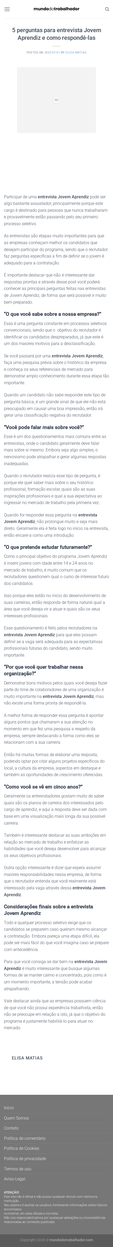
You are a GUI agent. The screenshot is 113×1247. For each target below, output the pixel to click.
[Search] (107, 9)
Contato (11, 1128)
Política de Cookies (21, 1148)
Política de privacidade (25, 1158)
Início (9, 1107)
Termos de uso (17, 1168)
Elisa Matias (76, 52)
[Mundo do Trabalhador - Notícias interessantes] (56, 9)
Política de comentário (24, 1138)
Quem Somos (16, 1118)
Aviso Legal (14, 1178)
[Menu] (7, 9)
